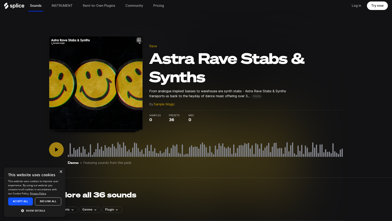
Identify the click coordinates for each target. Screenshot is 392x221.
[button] (34, 210)
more (257, 96)
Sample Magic (164, 104)
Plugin (109, 209)
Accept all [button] (20, 201)
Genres (87, 209)
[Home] (14, 7)
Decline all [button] (48, 201)
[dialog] (34, 192)
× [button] (60, 171)
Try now (377, 6)
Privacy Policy (38, 193)
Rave (153, 46)
